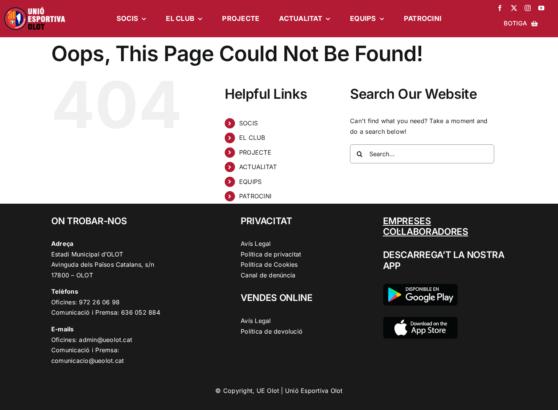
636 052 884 (140, 312)
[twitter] (514, 8)
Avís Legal (256, 243)
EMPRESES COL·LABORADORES (425, 226)
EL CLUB (252, 137)
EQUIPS (250, 181)
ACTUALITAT (258, 167)
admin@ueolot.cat (105, 340)
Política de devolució (272, 331)
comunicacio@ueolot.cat (87, 360)
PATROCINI (255, 196)
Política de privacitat (271, 254)
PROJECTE (255, 152)
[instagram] (528, 8)
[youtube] (541, 8)
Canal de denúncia (268, 275)
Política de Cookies (269, 264)
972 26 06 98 (99, 302)
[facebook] (500, 8)
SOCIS (248, 123)
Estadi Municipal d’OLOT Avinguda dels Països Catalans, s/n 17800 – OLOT (102, 264)
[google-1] (420, 287)
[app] (420, 320)
